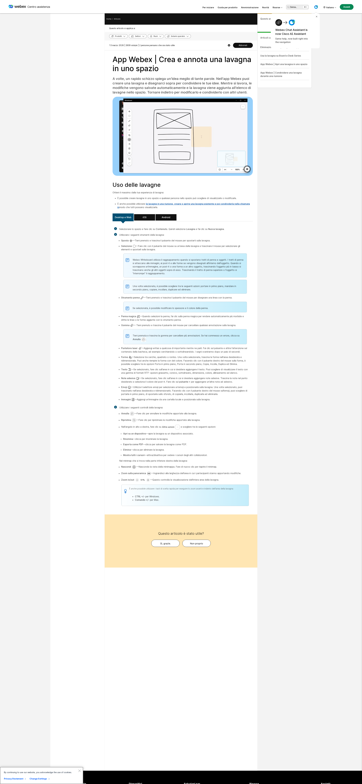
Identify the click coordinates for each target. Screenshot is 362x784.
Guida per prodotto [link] (227, 7)
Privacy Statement (13, 778)
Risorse (276, 7)
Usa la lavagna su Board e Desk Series (280, 55)
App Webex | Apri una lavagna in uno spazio (283, 64)
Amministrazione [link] (249, 7)
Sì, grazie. (165, 543)
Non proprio (196, 543)
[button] (316, 7)
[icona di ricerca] (288, 7)
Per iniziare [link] (208, 7)
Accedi (346, 7)
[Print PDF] (229, 45)
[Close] (79, 770)
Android (166, 217)
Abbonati (243, 45)
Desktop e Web (123, 217)
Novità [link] (265, 7)
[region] (41, 775)
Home (108, 19)
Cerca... (293, 7)
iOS (144, 217)
